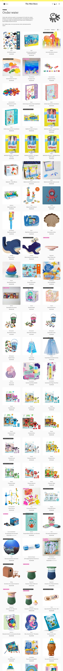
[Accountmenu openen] (56, 4)
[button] (53, 29)
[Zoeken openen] (52, 4)
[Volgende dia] (18, 40)
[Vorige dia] (4, 40)
